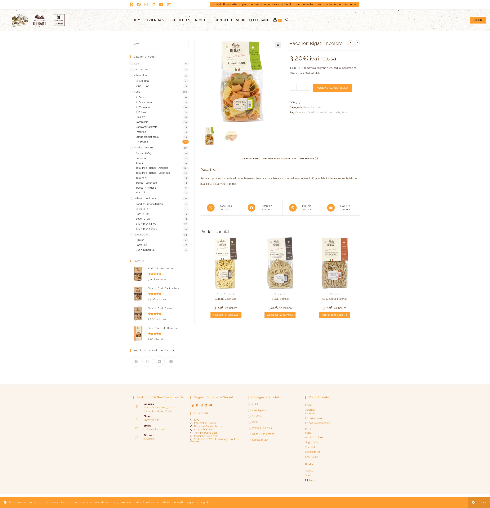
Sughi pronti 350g (146, 223)
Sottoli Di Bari (143, 218)
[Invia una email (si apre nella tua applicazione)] (169, 5)
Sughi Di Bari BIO (146, 249)
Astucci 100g (143, 153)
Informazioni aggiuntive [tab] (279, 158)
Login (478, 20)
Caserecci (301, 112)
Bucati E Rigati (280, 298)
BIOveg (140, 240)
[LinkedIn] (159, 361)
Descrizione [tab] (250, 158)
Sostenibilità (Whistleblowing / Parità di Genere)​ (214, 440)
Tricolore (315, 107)
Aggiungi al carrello (332, 88)
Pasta (306, 107)
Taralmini (141, 177)
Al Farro (140, 97)
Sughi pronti (312, 442)
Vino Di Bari (142, 86)
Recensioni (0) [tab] (309, 158)
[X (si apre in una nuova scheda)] (132, 5)
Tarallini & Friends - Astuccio (152, 167)
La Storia (310, 413)
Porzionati (141, 158)
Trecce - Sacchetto (146, 182)
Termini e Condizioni (205, 433)
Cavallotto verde (317, 112)
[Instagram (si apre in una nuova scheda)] (146, 5)
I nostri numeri (313, 418)
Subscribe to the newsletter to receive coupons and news (319, 4)
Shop (308, 475)
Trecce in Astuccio (146, 187)
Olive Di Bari (143, 209)
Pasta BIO (141, 244)
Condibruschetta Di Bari (149, 204)
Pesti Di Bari (142, 213)
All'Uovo (141, 112)
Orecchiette (333, 112)
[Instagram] (147, 361)
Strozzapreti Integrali (334, 298)
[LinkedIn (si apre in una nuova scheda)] (153, 5)
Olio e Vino (140, 75)
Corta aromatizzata (146, 126)
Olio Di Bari (142, 81)
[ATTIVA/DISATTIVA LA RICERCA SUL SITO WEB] (287, 20)
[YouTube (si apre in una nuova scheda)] (161, 5)
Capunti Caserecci (225, 298)
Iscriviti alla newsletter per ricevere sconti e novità (245, 4)
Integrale (334, 294)
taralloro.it (149, 438)
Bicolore (140, 117)
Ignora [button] (481, 502)
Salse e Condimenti (145, 198)
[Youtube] (171, 361)
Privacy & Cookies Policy (208, 426)
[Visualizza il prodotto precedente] (350, 43)
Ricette (309, 464)
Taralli (139, 163)
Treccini (140, 192)
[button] (278, 45)
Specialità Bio (312, 451)
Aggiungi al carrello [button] (226, 315)
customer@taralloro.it (154, 429)
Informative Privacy (205, 423)
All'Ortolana (143, 107)
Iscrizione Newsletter (206, 436)
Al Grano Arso (144, 102)
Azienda (310, 409)
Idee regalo (141, 69)
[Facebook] (136, 361)
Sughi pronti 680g (146, 228)
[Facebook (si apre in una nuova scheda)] (139, 5)
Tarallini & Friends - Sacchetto (153, 172)
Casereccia (229, 294)
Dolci (137, 63)
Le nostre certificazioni (318, 423)
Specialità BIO (142, 234)
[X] (193, 405)
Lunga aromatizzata (147, 136)
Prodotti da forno (144, 147)
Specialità (310, 447)
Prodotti (309, 429)
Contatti (309, 470)
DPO (196, 420)
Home (308, 405)
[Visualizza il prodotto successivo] (357, 43)
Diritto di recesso (203, 429)
